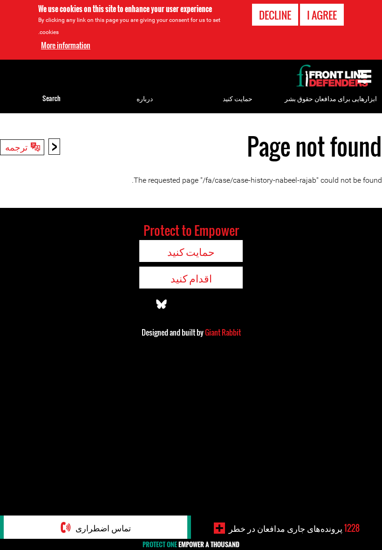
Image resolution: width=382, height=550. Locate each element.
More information (65, 45)
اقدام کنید (191, 277)
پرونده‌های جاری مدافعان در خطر (294, 528)
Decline (275, 14)
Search (51, 98)
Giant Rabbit (223, 332)
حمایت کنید (237, 98)
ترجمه (16, 146)
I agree (322, 14)
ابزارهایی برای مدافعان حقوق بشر (331, 98)
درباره (144, 98)
